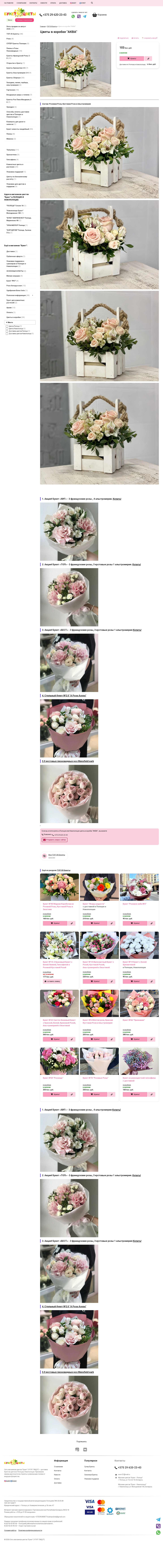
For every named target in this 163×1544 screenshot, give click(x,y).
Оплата (53, 3)
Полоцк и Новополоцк (24, 20)
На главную (8, 3)
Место (10, 322)
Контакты (33, 3)
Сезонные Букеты (90, 1475)
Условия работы (10, 1530)
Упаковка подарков (91, 1479)
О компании (21, 3)
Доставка (63, 3)
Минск (10, 20)
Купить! (133, 59)
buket (74, 3)
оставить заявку (53, 981)
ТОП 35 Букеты (52, 26)
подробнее (47, 914)
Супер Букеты (89, 1467)
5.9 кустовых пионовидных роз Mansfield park (68, 761)
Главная (43, 26)
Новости (43, 3)
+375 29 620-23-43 (54, 14)
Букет (83, 3)
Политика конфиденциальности (30, 1530)
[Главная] (14, 1465)
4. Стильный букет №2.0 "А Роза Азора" (64, 695)
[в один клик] (148, 58)
